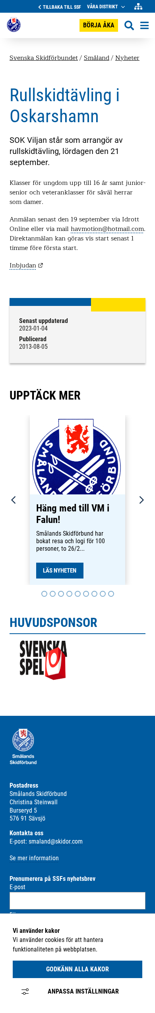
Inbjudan (26, 265)
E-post (17, 887)
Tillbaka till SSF (62, 7)
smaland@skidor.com (56, 841)
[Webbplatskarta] (138, 6)
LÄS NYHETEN (59, 570)
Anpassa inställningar (83, 991)
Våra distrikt (102, 7)
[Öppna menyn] (144, 25)
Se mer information (34, 858)
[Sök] (129, 26)
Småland (96, 58)
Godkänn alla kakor (77, 969)
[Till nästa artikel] (44, 594)
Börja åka (98, 25)
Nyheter (127, 58)
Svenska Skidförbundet (44, 58)
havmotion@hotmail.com (107, 229)
